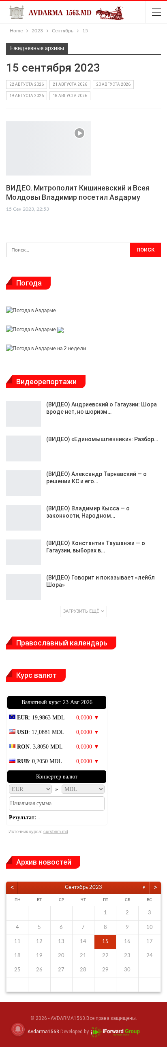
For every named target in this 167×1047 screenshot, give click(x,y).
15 (105, 941)
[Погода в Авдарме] (31, 311)
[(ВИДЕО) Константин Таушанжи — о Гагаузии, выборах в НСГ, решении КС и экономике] (23, 552)
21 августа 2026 (70, 84)
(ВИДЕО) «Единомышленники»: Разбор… (102, 439)
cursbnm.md (55, 831)
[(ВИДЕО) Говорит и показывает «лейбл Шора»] (23, 587)
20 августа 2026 (113, 84)
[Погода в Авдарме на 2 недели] (46, 350)
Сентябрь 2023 (83, 887)
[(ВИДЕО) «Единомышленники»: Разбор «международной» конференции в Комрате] (23, 448)
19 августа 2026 (26, 95)
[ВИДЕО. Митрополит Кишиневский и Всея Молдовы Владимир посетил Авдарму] (48, 148)
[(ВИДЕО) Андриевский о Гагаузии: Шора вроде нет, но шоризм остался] (23, 414)
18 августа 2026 (70, 95)
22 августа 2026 (26, 84)
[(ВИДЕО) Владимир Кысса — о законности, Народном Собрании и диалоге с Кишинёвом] (23, 518)
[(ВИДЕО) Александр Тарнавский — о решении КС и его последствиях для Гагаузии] (23, 483)
